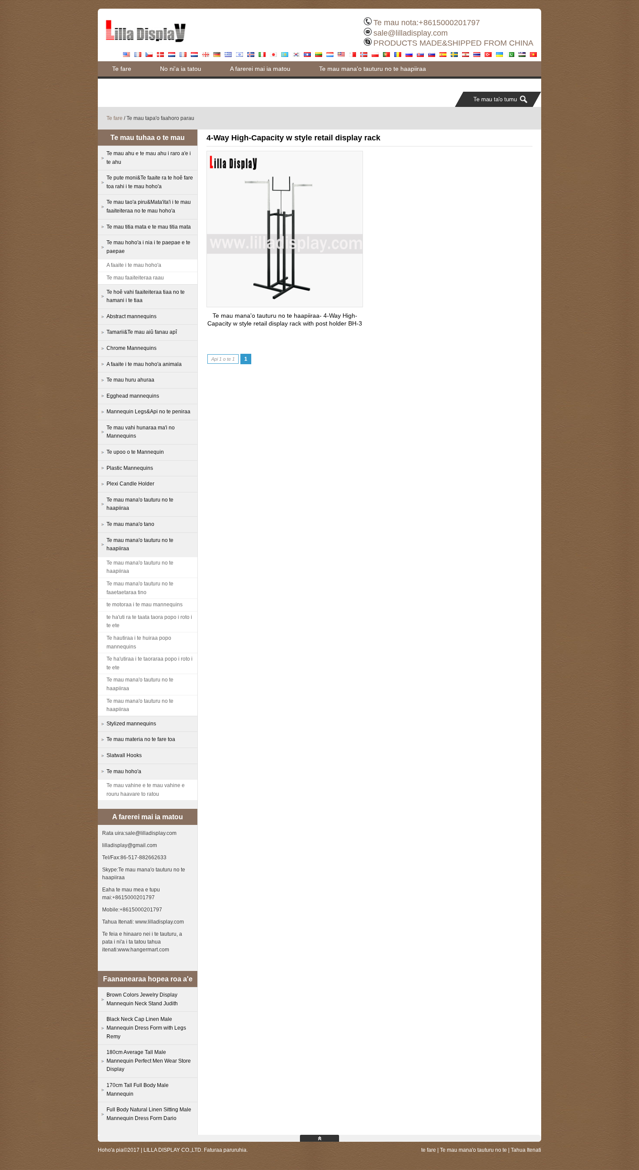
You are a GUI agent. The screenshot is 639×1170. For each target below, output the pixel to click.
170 (137, 1089)
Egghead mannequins (132, 396)
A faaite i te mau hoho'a (133, 265)
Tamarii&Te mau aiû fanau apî (141, 332)
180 (148, 1060)
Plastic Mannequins (129, 468)
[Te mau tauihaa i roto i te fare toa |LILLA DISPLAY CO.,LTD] (145, 45)
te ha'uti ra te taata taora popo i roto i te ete (149, 621)
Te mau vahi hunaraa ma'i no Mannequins (140, 432)
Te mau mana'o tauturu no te (473, 1150)
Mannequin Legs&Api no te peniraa (148, 412)
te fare (428, 1150)
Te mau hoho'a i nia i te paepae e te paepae (148, 246)
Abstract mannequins (131, 316)
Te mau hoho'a (123, 771)
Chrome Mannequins (131, 348)
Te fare (121, 68)
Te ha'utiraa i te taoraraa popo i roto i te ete (149, 663)
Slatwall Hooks (124, 755)
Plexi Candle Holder (130, 484)
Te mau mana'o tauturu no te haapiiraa (372, 68)
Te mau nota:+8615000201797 (426, 22)
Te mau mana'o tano (130, 524)
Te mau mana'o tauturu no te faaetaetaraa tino (139, 588)
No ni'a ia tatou (180, 68)
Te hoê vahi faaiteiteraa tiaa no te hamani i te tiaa (145, 296)
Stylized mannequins (131, 724)
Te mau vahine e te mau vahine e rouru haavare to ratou (145, 789)
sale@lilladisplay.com (410, 33)
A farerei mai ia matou (260, 68)
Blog (316, 83)
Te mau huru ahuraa (130, 380)
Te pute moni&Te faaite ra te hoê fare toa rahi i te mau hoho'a (196, 83)
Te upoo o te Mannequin (135, 452)
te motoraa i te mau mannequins (144, 605)
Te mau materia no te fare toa (140, 739)
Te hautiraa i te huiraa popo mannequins (138, 642)
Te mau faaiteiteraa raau (135, 278)
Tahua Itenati (526, 1150)
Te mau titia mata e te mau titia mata (148, 227)
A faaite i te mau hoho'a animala (144, 364)
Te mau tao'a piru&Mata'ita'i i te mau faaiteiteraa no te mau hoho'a (148, 206)
